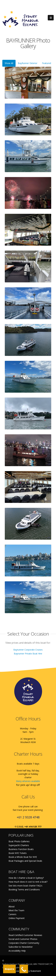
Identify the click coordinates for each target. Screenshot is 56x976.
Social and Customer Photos (23, 939)
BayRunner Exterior (27, 63)
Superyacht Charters (19, 845)
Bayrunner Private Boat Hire (28, 653)
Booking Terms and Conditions (24, 889)
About (12, 906)
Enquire (9, 968)
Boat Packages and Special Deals (25, 860)
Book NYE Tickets (18, 853)
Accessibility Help (17, 950)
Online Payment (17, 918)
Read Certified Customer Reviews (25, 935)
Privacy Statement (32, 970)
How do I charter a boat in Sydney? (26, 877)
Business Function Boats (21, 849)
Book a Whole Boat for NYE (23, 856)
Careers (12, 914)
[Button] (51, 18)
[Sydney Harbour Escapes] (20, 19)
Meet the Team (16, 910)
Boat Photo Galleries (19, 841)
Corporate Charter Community (24, 942)
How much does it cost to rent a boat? (28, 881)
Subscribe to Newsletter (21, 946)
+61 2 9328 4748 (28, 817)
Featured (46, 63)
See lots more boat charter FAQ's (25, 885)
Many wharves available (28, 781)
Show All (9, 63)
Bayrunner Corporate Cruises (28, 649)
